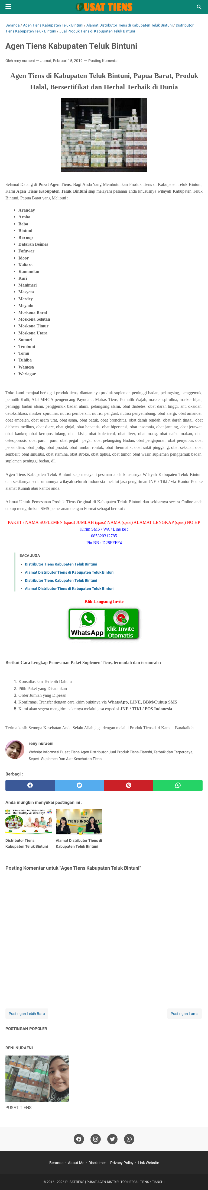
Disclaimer (97, 1163)
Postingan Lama (185, 1013)
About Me (76, 1163)
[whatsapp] (178, 785)
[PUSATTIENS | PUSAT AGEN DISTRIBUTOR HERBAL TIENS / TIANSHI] (104, 7)
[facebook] (30, 785)
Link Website (148, 1163)
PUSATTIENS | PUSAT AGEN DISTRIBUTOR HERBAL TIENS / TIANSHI (114, 1182)
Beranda (56, 1163)
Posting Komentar (103, 60)
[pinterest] (128, 785)
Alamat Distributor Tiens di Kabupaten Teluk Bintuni (70, 572)
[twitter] (79, 785)
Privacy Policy (122, 1163)
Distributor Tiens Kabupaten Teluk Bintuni (61, 564)
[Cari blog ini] (199, 7)
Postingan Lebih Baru (27, 1013)
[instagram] (95, 1139)
